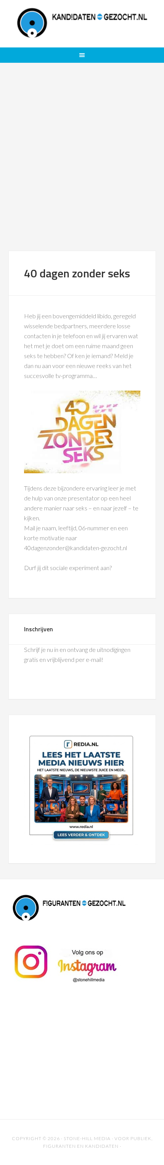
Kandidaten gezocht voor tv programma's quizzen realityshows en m (82, 23)
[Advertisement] (82, 164)
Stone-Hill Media (87, 1138)
